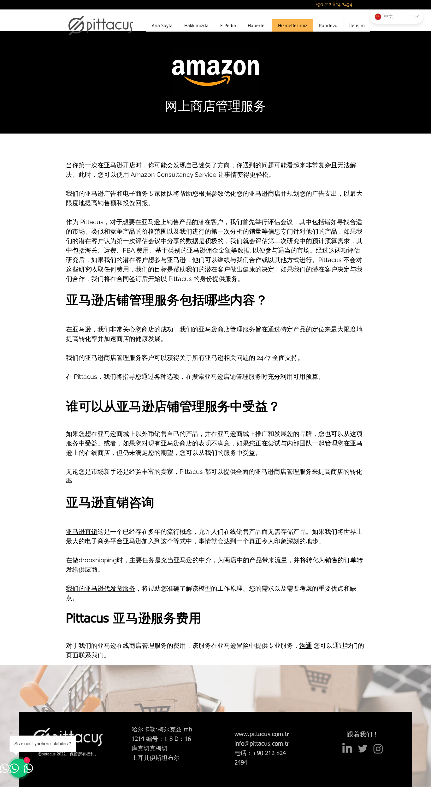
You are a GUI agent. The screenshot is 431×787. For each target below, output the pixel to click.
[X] (363, 748)
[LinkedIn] (347, 748)
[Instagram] (378, 748)
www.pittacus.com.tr (261, 734)
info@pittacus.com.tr (261, 744)
